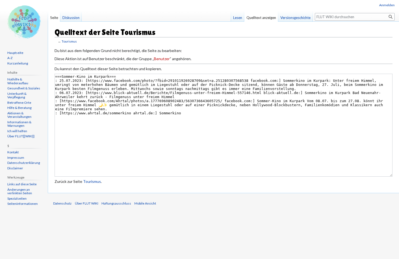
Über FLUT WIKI (86, 203)
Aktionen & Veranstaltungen (19, 115)
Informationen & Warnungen (19, 124)
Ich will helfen (17, 131)
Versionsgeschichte (295, 17)
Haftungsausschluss (116, 203)
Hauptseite (15, 53)
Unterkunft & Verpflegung (17, 95)
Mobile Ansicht (145, 203)
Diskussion (71, 17)
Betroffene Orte (19, 103)
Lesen (237, 17)
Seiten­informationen (22, 204)
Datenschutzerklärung (23, 163)
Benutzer (162, 58)
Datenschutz (62, 203)
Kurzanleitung (17, 63)
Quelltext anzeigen (261, 17)
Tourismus (69, 41)
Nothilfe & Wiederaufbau (17, 81)
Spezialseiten (17, 198)
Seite (54, 17)
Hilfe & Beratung (19, 108)
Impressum (15, 158)
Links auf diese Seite (22, 184)
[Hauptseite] (24, 21)
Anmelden (387, 5)
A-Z (9, 58)
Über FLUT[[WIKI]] (20, 136)
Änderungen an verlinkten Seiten (19, 191)
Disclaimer (15, 168)
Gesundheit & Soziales (23, 88)
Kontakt (13, 152)
